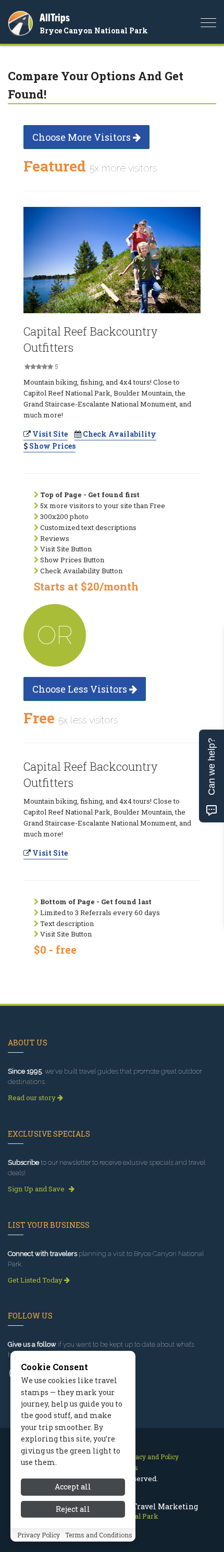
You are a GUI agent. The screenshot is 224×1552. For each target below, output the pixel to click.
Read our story (32, 1097)
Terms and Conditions (98, 1535)
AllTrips (55, 17)
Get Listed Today (36, 1280)
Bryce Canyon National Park (94, 30)
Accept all (73, 1487)
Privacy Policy (38, 1535)
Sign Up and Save (37, 1188)
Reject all (73, 1509)
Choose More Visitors (82, 137)
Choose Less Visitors (80, 689)
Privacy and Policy (151, 1456)
